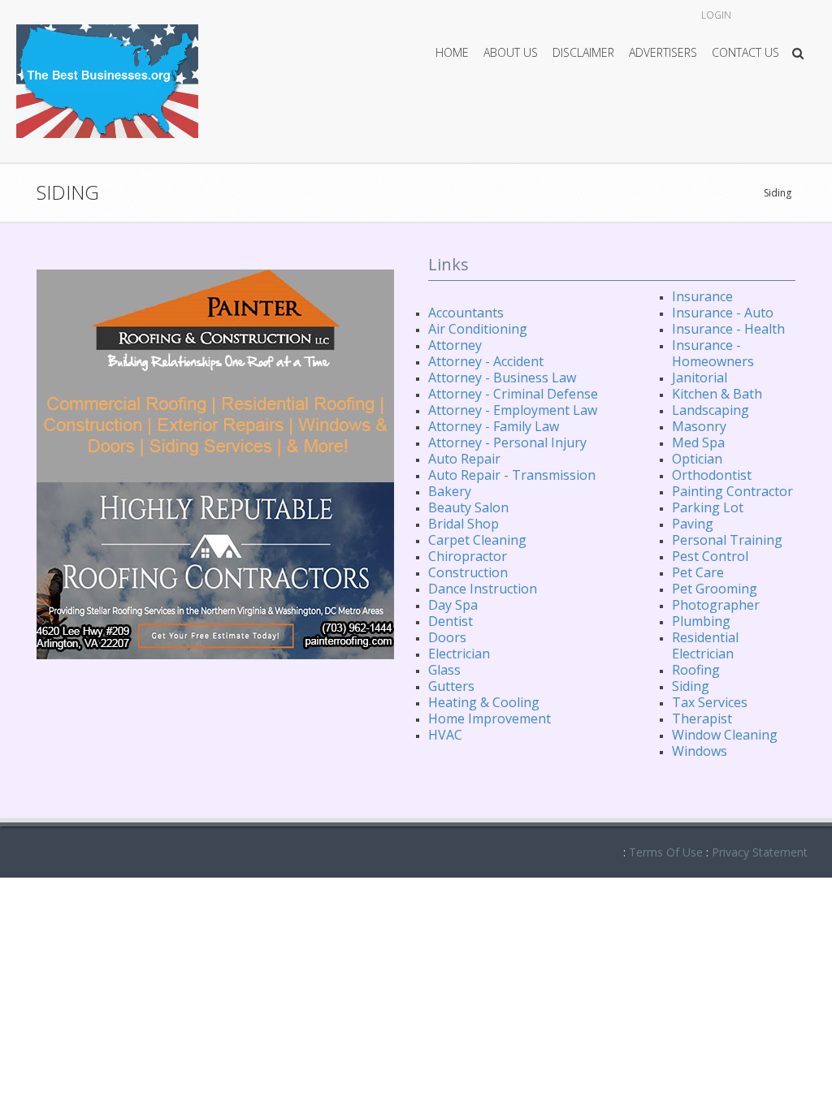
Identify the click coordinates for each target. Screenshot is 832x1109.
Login (716, 15)
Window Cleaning (725, 735)
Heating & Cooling (484, 702)
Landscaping (710, 410)
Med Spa (698, 442)
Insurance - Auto (723, 312)
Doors (447, 637)
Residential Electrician (705, 645)
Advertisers (663, 52)
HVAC (445, 735)
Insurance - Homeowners (713, 353)
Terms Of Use (666, 852)
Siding (777, 193)
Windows (699, 751)
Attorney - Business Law (502, 377)
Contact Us (745, 52)
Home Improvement (489, 718)
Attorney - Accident (486, 361)
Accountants (466, 312)
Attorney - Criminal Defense (513, 394)
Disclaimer (583, 52)
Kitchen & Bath (717, 394)
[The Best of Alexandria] (107, 80)
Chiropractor (467, 556)
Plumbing (701, 621)
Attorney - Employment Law (512, 410)
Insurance (702, 296)
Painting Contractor (732, 491)
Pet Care (698, 572)
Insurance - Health (728, 329)
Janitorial (699, 377)
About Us (510, 52)
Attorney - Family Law (493, 426)
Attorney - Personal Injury (507, 442)
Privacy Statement (760, 852)
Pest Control (710, 556)
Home (452, 52)
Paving (692, 524)
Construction (468, 572)
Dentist (450, 621)
